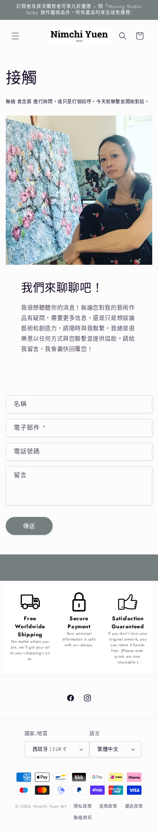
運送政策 (134, 806)
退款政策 (108, 806)
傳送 (29, 526)
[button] (15, 36)
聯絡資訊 (83, 818)
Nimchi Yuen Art (49, 806)
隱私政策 (83, 806)
